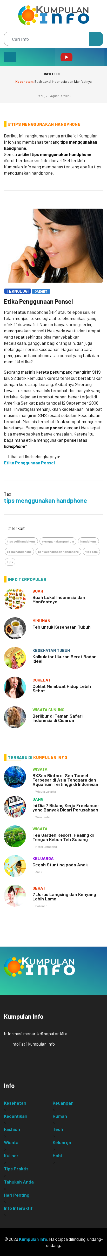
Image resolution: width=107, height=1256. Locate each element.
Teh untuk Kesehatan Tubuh (61, 627)
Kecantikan (15, 1116)
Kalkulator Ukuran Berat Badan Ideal (64, 659)
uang (37, 799)
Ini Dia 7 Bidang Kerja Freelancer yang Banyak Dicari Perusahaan (65, 807)
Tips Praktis (16, 1168)
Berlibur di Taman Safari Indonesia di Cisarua (57, 718)
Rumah (60, 1116)
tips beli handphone (21, 541)
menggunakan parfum (58, 541)
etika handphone (19, 551)
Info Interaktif (18, 1208)
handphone (88, 541)
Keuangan (63, 1103)
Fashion (12, 1129)
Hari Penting (16, 1195)
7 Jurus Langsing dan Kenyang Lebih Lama (64, 896)
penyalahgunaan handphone (58, 551)
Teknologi (17, 291)
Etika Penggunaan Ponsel (38, 301)
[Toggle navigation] (10, 57)
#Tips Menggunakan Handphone (44, 124)
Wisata (11, 1142)
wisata (40, 769)
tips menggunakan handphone (45, 500)
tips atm (91, 551)
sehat (38, 887)
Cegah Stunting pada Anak (60, 864)
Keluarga (62, 1142)
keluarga (43, 858)
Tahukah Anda (19, 1182)
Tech (58, 1129)
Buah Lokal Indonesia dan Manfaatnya (53, 82)
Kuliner (11, 1155)
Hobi (57, 1155)
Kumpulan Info (33, 1239)
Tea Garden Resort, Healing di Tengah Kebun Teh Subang (63, 837)
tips (10, 562)
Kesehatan (15, 1103)
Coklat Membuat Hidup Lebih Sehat (61, 688)
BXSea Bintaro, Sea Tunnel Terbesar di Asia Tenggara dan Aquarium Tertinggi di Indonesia (65, 780)
